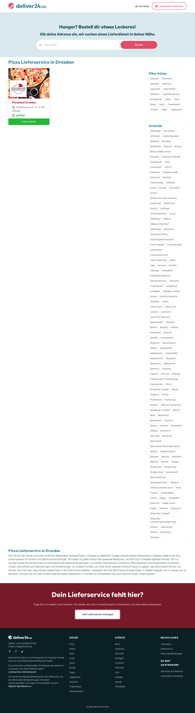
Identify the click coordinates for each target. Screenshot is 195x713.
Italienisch (167, 84)
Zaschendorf (167, 527)
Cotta (167, 162)
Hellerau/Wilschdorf (159, 224)
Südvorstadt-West (158, 482)
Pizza (176, 99)
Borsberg (166, 141)
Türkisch (154, 109)
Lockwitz (154, 312)
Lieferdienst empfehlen (170, 6)
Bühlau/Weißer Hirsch (160, 151)
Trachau (154, 493)
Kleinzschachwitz (158, 281)
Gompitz (163, 188)
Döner (72, 663)
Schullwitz (167, 436)
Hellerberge (155, 229)
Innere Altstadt (157, 244)
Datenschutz (167, 649)
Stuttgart (119, 658)
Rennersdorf (156, 420)
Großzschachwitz (158, 213)
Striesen (175, 462)
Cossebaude (156, 162)
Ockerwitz (154, 369)
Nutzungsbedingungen (171, 653)
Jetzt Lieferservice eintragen (97, 614)
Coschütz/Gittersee (171, 157)
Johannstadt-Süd (158, 260)
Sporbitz (165, 456)
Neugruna (155, 343)
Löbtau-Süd (170, 306)
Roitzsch (164, 425)
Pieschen (176, 374)
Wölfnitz (154, 527)
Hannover (119, 667)
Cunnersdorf (156, 167)
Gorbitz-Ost (155, 203)
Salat (71, 653)
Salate (153, 104)
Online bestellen (28, 121)
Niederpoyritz (156, 353)
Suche (139, 45)
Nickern (153, 348)
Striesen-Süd (170, 467)
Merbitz (153, 327)
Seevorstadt (155, 441)
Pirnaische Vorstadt (159, 389)
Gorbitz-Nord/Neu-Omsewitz (163, 198)
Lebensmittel (169, 89)
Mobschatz (155, 332)
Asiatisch (154, 78)
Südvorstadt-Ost (158, 477)
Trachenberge (167, 493)
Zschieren (154, 537)
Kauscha (162, 265)
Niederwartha (156, 358)
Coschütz (154, 157)
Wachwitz (155, 503)
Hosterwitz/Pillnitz (159, 234)
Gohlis (153, 188)
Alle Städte (120, 686)
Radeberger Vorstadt (160, 410)
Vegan (164, 109)
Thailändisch (174, 104)
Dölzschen (155, 172)
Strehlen (165, 462)
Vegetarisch (176, 109)
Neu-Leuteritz (167, 338)
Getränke (154, 84)
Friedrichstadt (156, 182)
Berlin (117, 644)
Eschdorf (167, 177)
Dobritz (168, 167)
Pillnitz (169, 384)
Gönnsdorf (175, 188)
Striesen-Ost (155, 467)
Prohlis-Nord (156, 400)
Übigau (162, 498)
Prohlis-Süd (170, 400)
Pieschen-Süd (156, 384)
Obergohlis (171, 358)
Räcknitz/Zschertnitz (171, 405)
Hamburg (119, 649)
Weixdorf (163, 508)
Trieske (153, 498)
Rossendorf (176, 425)
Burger (72, 667)
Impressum (166, 644)
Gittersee (170, 182)
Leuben (153, 296)
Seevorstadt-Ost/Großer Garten (165, 446)
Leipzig (118, 682)
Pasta (168, 99)
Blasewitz (154, 141)
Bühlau (178, 146)
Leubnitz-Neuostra (168, 296)
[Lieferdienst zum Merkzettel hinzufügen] (45, 72)
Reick (152, 415)
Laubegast (155, 291)
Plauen (175, 389)
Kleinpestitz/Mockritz (160, 275)
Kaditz (172, 260)
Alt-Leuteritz (169, 131)
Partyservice (156, 99)
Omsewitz (166, 369)
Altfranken (155, 136)
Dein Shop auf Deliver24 (172, 671)
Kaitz (152, 265)
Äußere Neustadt (171, 136)
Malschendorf (156, 322)
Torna (178, 487)
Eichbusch (155, 177)
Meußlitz (164, 327)
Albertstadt (155, 131)
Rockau (153, 425)
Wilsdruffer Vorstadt (159, 513)
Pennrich (165, 374)
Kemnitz (173, 265)
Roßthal (154, 431)
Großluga (164, 208)
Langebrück (171, 286)
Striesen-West (156, 472)
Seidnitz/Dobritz (168, 451)
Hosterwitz (168, 229)
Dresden (119, 677)
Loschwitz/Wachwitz (160, 317)
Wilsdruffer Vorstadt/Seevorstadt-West (163, 520)
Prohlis (165, 394)
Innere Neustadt (174, 244)
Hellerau (167, 219)
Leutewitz (154, 301)
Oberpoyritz (155, 363)
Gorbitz (153, 193)
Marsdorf (170, 322)
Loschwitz (166, 312)
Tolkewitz (174, 482)
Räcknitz (154, 405)
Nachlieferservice (171, 94)
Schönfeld (155, 436)
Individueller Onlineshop (172, 676)
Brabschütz (155, 146)
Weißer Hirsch (168, 503)
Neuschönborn (169, 343)
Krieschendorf (156, 286)
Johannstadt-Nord (159, 255)
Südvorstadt (172, 472)
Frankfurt (119, 663)
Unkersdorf (174, 498)
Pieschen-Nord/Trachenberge (164, 379)
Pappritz (154, 374)
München (119, 653)
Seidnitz (154, 451)
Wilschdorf (175, 508)
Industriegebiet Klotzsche (162, 239)
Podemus (154, 394)
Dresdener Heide (170, 172)
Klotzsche (174, 281)
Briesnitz (168, 146)
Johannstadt (156, 250)
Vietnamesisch (76, 691)
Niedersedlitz (171, 353)
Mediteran (155, 94)
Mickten (174, 327)
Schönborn (165, 431)
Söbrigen (154, 456)
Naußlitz (154, 338)
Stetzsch (154, 462)
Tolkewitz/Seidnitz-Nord (161, 487)
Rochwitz (169, 420)
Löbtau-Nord (156, 306)
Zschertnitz (165, 532)
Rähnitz (176, 410)
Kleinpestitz (166, 270)
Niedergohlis (166, 348)
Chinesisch (167, 78)
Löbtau (165, 301)
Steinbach (176, 456)
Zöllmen (154, 532)
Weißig (153, 508)
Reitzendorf (163, 415)
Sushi (162, 104)
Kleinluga (154, 270)
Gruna (172, 213)
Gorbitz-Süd (169, 203)
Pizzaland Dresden (24, 102)
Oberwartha (169, 363)
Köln (117, 672)
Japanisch (155, 89)
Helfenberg (155, 219)
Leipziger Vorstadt (171, 291)
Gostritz (154, 208)
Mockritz (167, 332)
